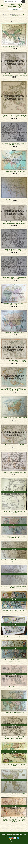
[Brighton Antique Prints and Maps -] (14, 10)
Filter (14, 21)
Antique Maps (12, 14)
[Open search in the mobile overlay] (14, 1)
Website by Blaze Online (18, 836)
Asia (19, 14)
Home (5, 14)
